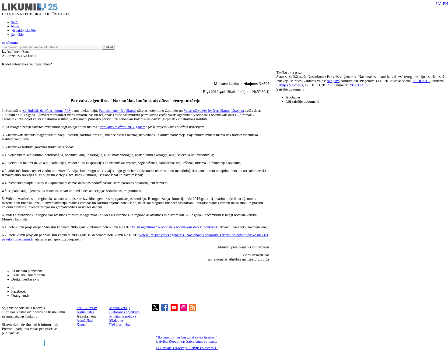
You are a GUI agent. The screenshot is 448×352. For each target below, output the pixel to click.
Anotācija (293, 97)
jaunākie (17, 35)
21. (67, 111)
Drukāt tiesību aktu (25, 279)
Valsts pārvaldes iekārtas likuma (207, 111)
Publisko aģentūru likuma (117, 111)
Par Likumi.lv (87, 308)
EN (445, 4)
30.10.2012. (421, 81)
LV (438, 4)
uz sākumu (10, 42)
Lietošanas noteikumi (124, 312)
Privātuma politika (122, 316)
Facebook (18, 291)
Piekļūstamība (119, 325)
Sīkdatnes (116, 320)
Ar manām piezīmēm (26, 271)
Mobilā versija (119, 308)
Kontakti (83, 325)
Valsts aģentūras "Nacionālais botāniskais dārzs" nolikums (174, 227)
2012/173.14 (358, 85)
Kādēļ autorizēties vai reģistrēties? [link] (27, 64)
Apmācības (85, 320)
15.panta (237, 111)
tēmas (15, 26)
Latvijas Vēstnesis (289, 85)
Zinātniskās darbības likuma (42, 111)
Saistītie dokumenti (290, 89)
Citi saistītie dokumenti (302, 101)
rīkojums (333, 81)
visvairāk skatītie (23, 30)
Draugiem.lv (20, 296)
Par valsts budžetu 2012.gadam (122, 127)
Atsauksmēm (86, 316)
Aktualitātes (85, 312)
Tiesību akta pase (289, 72)
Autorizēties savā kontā (19, 56)
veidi (14, 22)
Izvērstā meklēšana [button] (16, 52)
